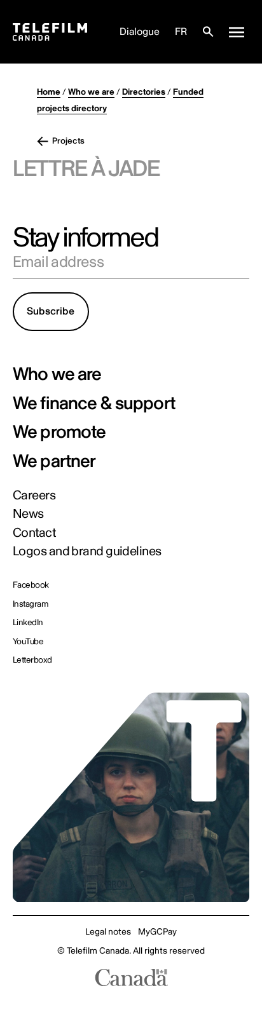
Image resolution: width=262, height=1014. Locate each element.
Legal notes (108, 931)
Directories (143, 91)
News (28, 514)
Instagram (30, 604)
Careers (34, 496)
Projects (68, 140)
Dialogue (140, 31)
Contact (34, 533)
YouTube (28, 642)
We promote (59, 432)
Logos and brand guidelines (87, 551)
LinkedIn (28, 623)
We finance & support (94, 404)
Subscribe (50, 311)
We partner (54, 462)
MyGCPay (157, 931)
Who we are (91, 91)
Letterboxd (32, 660)
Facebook (31, 585)
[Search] (208, 31)
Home (48, 91)
